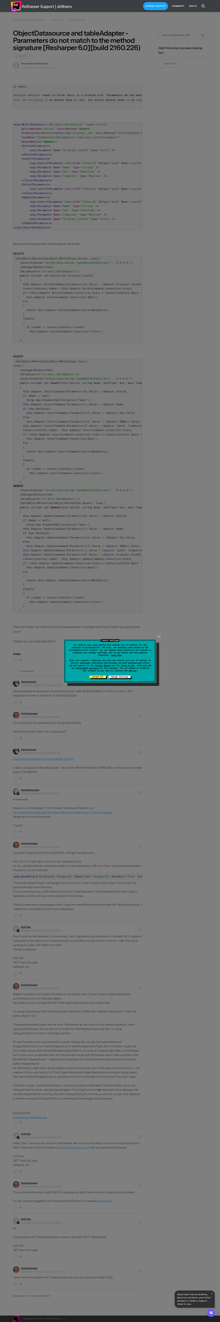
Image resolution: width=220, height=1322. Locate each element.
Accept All (97, 677)
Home (16, 6)
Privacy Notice (103, 665)
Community (178, 6)
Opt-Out (133, 670)
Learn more (116, 655)
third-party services (87, 668)
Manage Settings (119, 677)
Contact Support (155, 6)
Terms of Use (127, 665)
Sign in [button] (193, 6)
